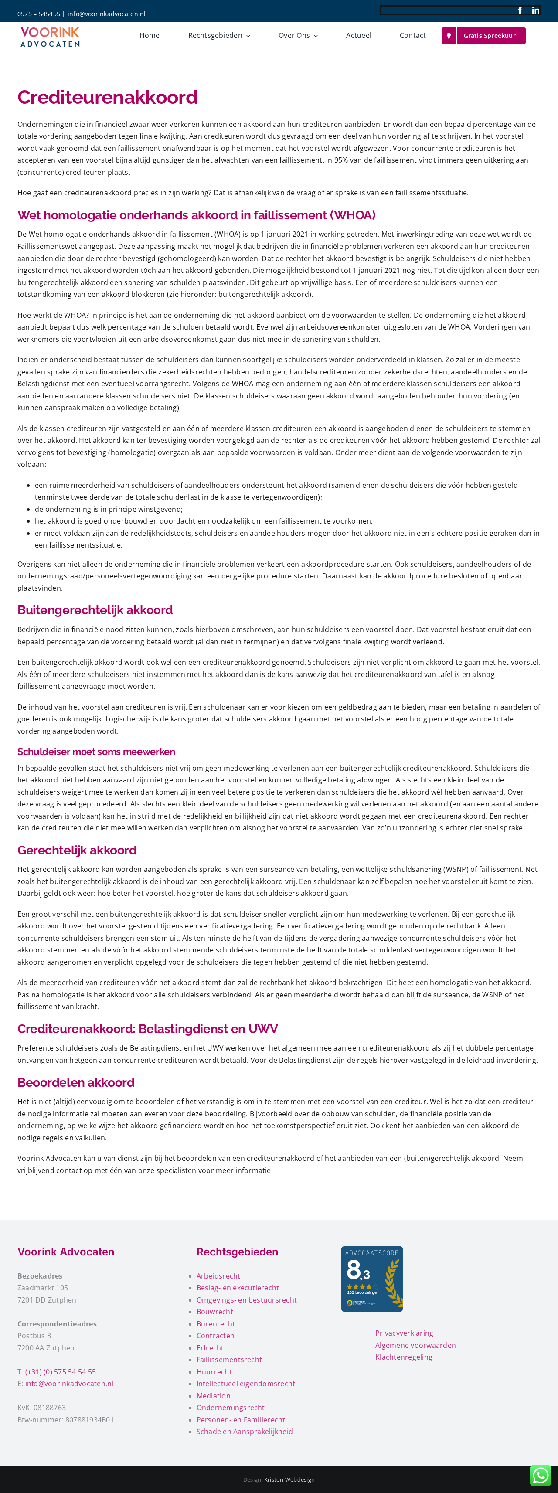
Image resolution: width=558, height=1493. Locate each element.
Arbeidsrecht (219, 1276)
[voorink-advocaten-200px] (50, 27)
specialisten (177, 1170)
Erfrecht (210, 1348)
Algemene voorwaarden (415, 1345)
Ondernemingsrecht (231, 1407)
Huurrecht (214, 1372)
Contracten (216, 1335)
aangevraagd (84, 686)
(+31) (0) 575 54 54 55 (60, 1372)
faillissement (139, 148)
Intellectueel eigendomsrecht (246, 1383)
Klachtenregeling (403, 1357)
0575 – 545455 (38, 14)
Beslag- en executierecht (238, 1287)
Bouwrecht (215, 1311)
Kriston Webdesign (289, 1479)
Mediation (214, 1396)
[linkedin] (535, 10)
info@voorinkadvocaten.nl (107, 14)
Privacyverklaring (404, 1333)
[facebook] (520, 10)
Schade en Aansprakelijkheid (245, 1431)
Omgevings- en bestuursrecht (247, 1300)
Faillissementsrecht (229, 1359)
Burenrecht (216, 1324)
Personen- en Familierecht (241, 1420)
